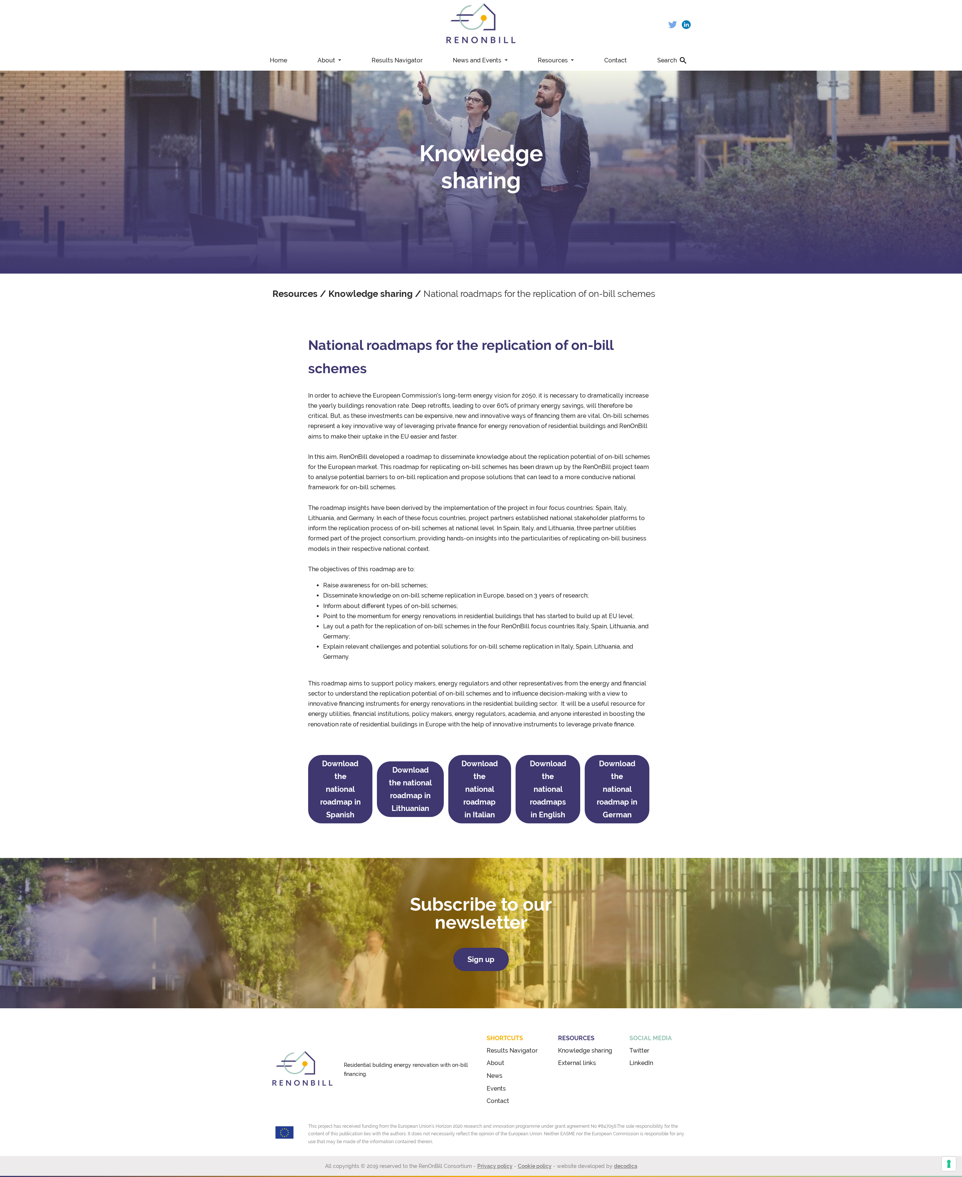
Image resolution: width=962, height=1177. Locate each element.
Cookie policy (535, 1166)
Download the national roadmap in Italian (479, 789)
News (494, 1075)
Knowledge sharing (370, 293)
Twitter (639, 1050)
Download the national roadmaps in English (548, 789)
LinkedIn (641, 1063)
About (327, 60)
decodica (625, 1166)
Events (496, 1088)
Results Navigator (397, 60)
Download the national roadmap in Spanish (340, 789)
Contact (615, 60)
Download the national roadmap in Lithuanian (410, 789)
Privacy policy (495, 1166)
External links (577, 1063)
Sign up (481, 959)
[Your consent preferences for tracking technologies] (949, 1164)
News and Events (478, 60)
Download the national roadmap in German (617, 789)
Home (278, 60)
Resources (553, 60)
